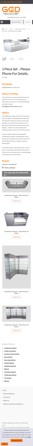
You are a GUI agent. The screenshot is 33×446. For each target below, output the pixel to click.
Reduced (6, 369)
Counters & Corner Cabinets (11, 354)
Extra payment (8, 357)
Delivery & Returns (9, 394)
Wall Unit (6, 381)
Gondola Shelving (9, 363)
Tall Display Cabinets (10, 372)
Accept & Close (16, 440)
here (29, 437)
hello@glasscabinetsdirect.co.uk (12, 106)
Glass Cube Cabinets (9, 360)
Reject (5, 444)
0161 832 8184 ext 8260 (12, 2)
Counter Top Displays (10, 351)
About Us (6, 400)
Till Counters (7, 378)
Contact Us (6, 397)
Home (5, 29)
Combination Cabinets (20, 29)
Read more (16, 201)
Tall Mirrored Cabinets (10, 375)
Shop (11, 29)
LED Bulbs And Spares (10, 366)
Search (28, 22)
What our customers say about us (13, 404)
